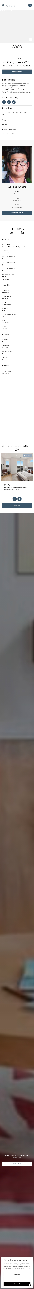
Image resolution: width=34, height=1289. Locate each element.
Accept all (17, 1284)
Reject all (17, 1274)
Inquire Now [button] (17, 72)
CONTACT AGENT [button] (17, 213)
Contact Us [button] (17, 1164)
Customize (17, 1279)
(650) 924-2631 (17, 200)
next (19, 47)
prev (15, 47)
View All (17, 505)
